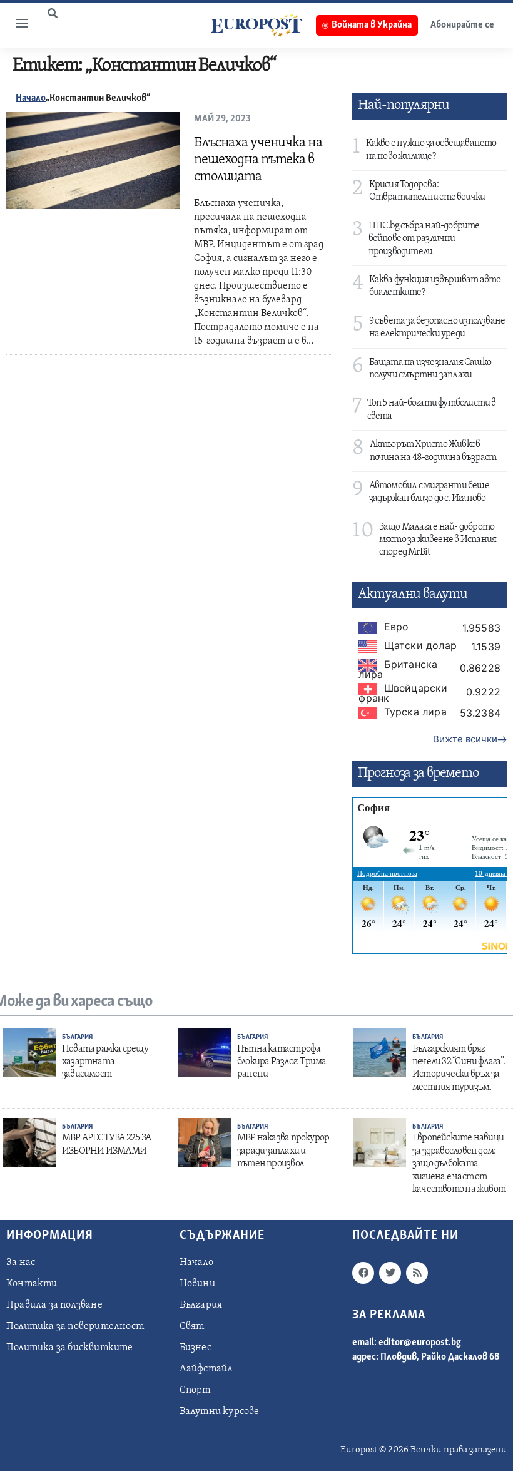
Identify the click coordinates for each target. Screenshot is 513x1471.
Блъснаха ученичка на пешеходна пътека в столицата (258, 160)
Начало (31, 98)
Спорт (195, 1390)
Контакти (32, 1284)
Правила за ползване (54, 1305)
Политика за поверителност (75, 1326)
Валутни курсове (220, 1412)
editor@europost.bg (419, 1343)
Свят (192, 1326)
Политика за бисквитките (69, 1348)
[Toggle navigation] (17, 23)
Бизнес (195, 1348)
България (77, 1037)
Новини (197, 1284)
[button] (52, 13)
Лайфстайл (206, 1369)
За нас (20, 1263)
